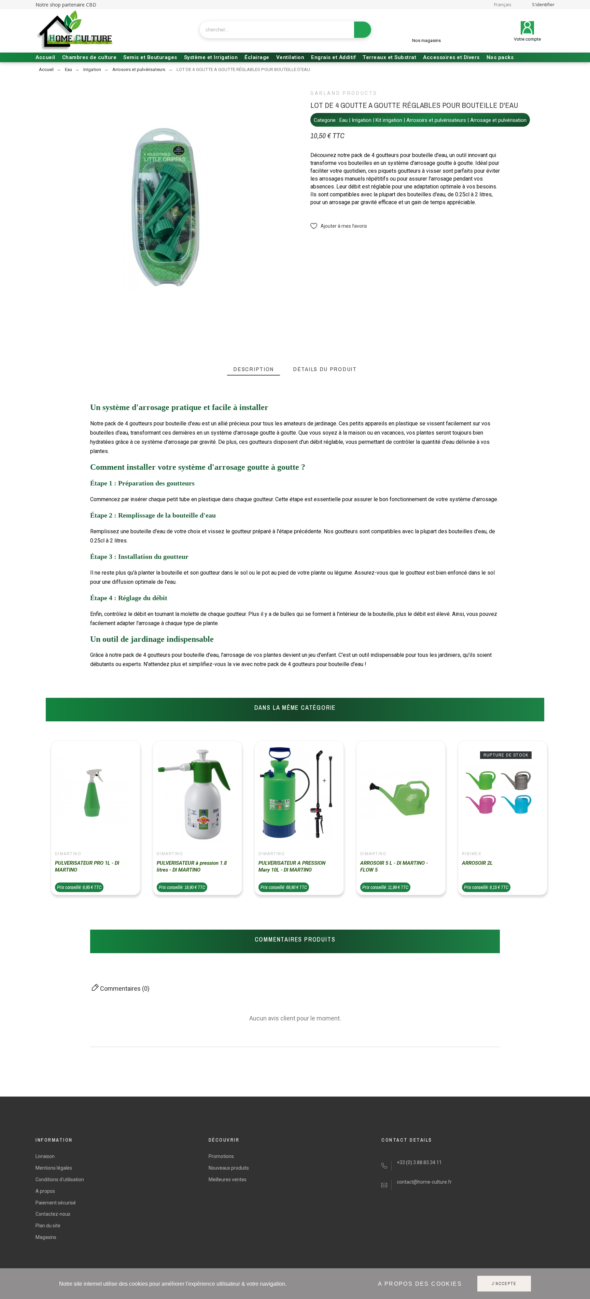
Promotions (221, 1156)
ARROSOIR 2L (477, 863)
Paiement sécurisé (56, 1202)
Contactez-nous (53, 1214)
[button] (338, 226)
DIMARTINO (68, 853)
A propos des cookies (420, 1284)
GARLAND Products (344, 93)
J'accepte (504, 1283)
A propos (45, 1191)
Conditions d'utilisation (60, 1179)
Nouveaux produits (229, 1168)
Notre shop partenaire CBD (66, 4)
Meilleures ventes (228, 1179)
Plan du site (48, 1225)
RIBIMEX (471, 853)
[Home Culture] (74, 31)
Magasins (46, 1237)
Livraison (45, 1156)
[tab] (253, 369)
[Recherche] (362, 30)
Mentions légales (54, 1168)
